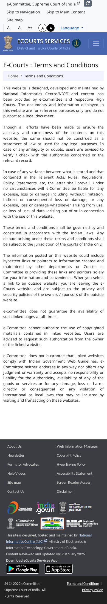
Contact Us (15, 492)
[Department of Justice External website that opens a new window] (75, 509)
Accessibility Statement (74, 473)
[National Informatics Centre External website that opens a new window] (82, 525)
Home (13, 75)
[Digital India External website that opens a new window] (19, 509)
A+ (30, 27)
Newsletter (15, 455)
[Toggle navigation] (96, 43)
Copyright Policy (69, 455)
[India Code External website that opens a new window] (52, 525)
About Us (14, 446)
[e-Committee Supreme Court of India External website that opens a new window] (22, 525)
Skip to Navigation (23, 11)
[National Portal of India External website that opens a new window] (45, 509)
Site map (15, 19)
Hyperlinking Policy (71, 464)
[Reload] (88, 3)
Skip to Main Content (66, 11)
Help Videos (16, 473)
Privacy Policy (92, 590)
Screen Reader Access (73, 483)
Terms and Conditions (83, 584)
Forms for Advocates (23, 464)
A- (9, 27)
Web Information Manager (77, 446)
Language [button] (70, 27)
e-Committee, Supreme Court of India (42, 4)
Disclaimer (65, 492)
